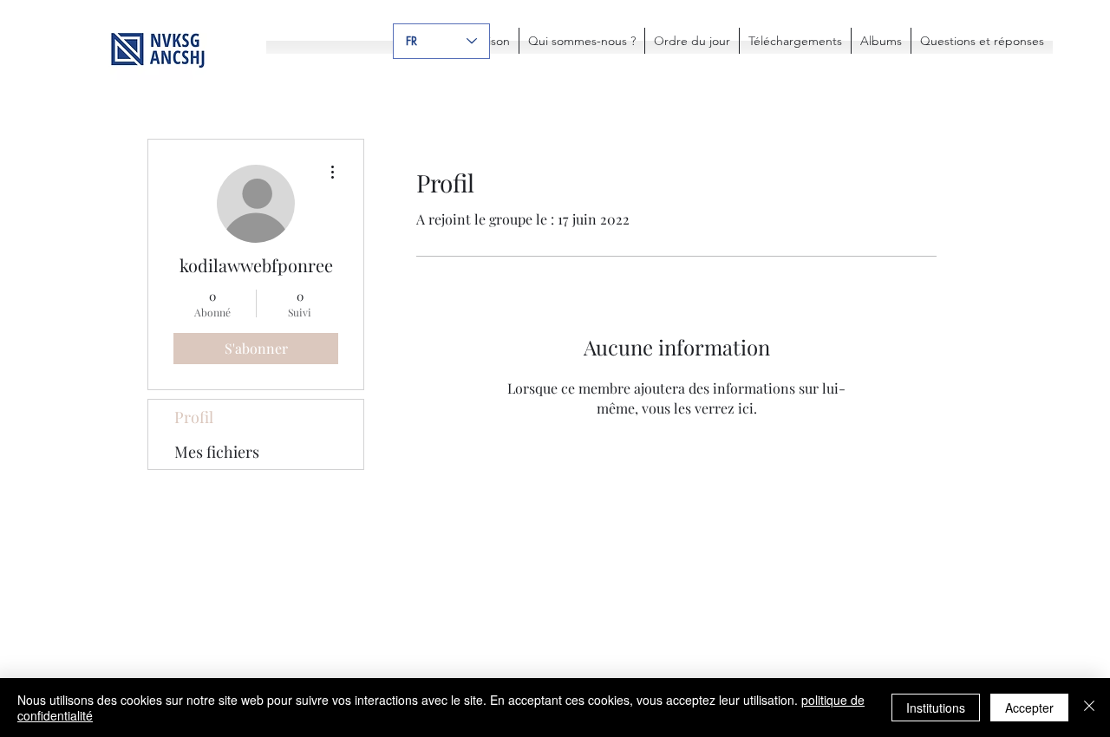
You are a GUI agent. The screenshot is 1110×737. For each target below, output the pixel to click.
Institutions (935, 707)
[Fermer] (1089, 707)
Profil (193, 417)
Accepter (1029, 707)
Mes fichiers (216, 451)
